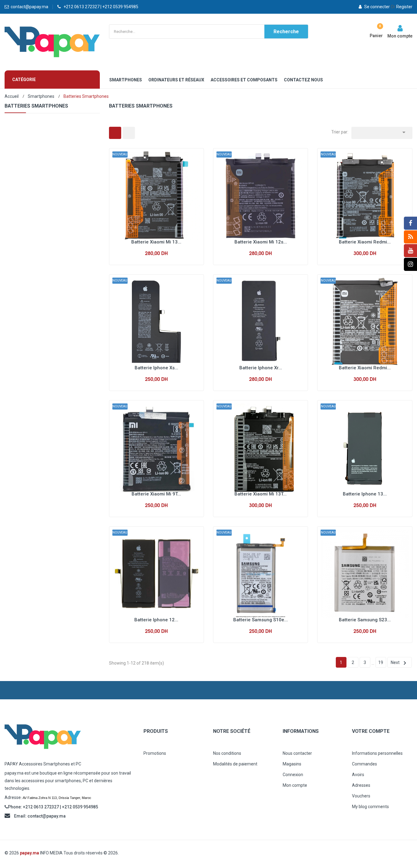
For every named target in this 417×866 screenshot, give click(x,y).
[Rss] (410, 236)
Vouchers (361, 795)
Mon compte (295, 785)
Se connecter (377, 6)
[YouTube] (410, 250)
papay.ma (29, 852)
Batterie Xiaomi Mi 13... (156, 242)
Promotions (154, 753)
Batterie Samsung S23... (365, 620)
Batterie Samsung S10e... (260, 620)
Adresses (361, 785)
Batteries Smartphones (36, 106)
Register (401, 6)
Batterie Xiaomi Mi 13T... (260, 494)
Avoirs (358, 774)
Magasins (292, 763)
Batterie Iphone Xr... (260, 368)
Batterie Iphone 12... (156, 620)
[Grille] (115, 133)
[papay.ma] (69, 737)
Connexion (293, 774)
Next (399, 663)
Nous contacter (297, 753)
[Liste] (129, 133)
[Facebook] (410, 223)
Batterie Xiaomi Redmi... (365, 242)
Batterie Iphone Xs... (156, 368)
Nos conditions (227, 753)
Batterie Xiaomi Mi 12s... (260, 242)
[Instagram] (410, 264)
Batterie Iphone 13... (365, 494)
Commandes (364, 763)
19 (380, 662)
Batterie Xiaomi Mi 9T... (156, 494)
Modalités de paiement (235, 763)
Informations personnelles (377, 753)
